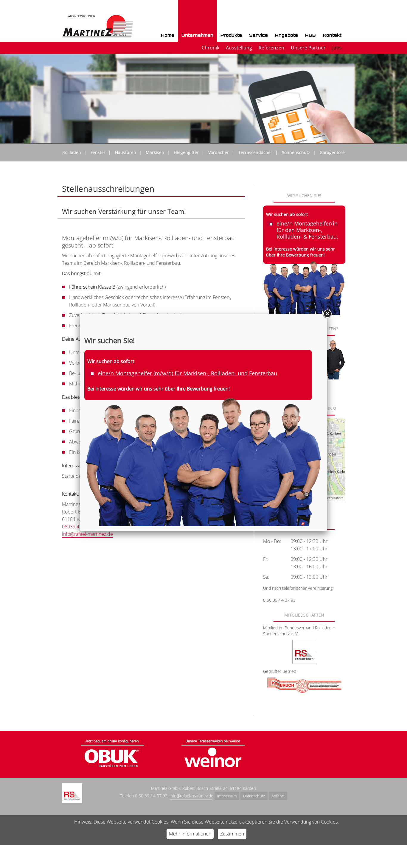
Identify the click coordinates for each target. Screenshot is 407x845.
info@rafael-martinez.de (87, 534)
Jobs (337, 47)
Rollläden (71, 152)
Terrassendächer (255, 152)
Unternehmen (197, 35)
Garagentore (332, 152)
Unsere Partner (308, 47)
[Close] (327, 314)
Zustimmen (232, 833)
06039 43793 (76, 526)
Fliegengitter (186, 152)
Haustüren (125, 152)
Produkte (231, 35)
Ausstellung (239, 47)
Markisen (155, 152)
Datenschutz (254, 796)
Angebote (286, 35)
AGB (310, 35)
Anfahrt (278, 796)
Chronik (210, 47)
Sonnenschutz (296, 152)
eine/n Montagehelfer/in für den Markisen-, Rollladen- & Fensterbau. (307, 230)
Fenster (98, 152)
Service (258, 35)
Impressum (227, 796)
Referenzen (271, 47)
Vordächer (218, 152)
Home (167, 35)
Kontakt (332, 35)
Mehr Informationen (190, 833)
